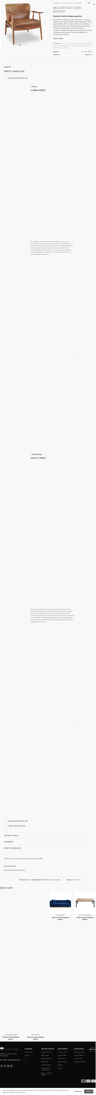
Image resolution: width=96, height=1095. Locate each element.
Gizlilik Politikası (46, 1065)
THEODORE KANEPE (11, 1034)
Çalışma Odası (62, 1062)
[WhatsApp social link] (79, 880)
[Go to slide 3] (23, 45)
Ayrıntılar (78, 1091)
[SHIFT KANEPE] (36, 962)
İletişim (27, 1055)
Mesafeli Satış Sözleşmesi (45, 1069)
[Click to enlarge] (3, 43)
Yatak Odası (61, 1058)
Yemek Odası (62, 1055)
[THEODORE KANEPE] (11, 962)
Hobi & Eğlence (79, 1055)
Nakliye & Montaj (46, 1058)
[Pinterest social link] (75, 880)
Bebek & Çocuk (79, 1052)
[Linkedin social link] (77, 880)
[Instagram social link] (4, 1066)
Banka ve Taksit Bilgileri (46, 1074)
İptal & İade (44, 1062)
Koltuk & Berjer (45, 880)
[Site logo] (11, 4)
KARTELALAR (93, 1049)
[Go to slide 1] (19, 45)
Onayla (88, 1091)
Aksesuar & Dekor (80, 1062)
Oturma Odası (55, 880)
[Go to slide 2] (21, 45)
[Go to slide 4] (25, 45)
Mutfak (60, 1065)
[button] (2, 23)
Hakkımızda (28, 1052)
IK (25, 1058)
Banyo (60, 1068)
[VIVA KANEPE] (60, 902)
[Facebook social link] (72, 880)
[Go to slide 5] (27, 45)
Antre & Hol (78, 1058)
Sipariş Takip (45, 1055)
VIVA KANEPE (60, 915)
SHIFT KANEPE (36, 1034)
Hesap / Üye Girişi (47, 1052)
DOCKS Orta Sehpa (85, 915)
